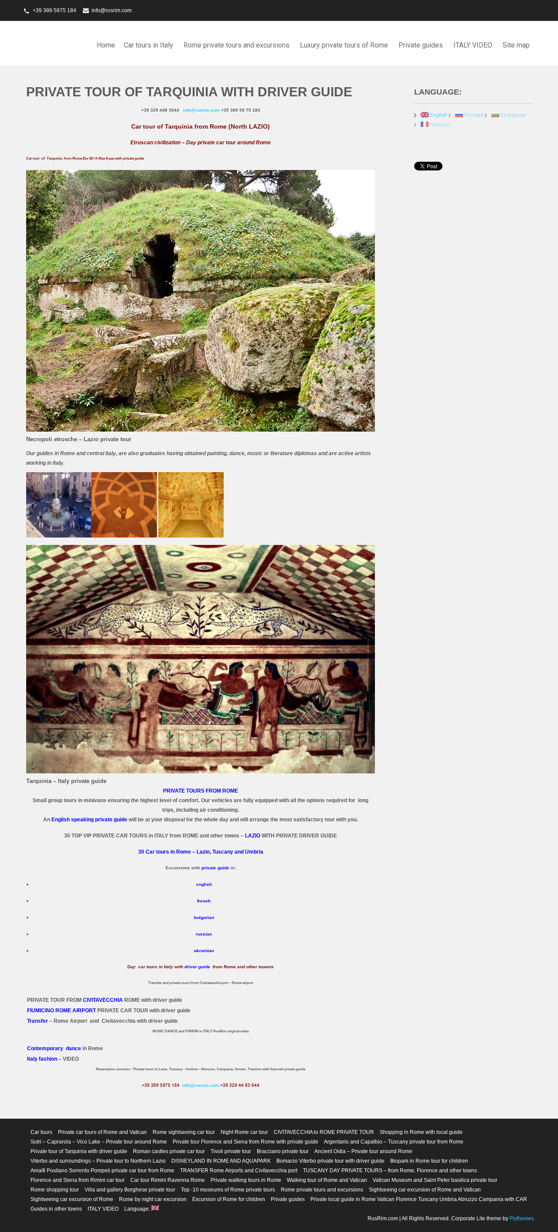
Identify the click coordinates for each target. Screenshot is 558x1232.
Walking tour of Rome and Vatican (327, 1180)
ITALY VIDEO (472, 45)
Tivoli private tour (231, 1151)
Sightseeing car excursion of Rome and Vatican (425, 1190)
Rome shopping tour (55, 1190)
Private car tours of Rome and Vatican (102, 1132)
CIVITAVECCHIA (103, 1000)
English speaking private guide (89, 820)
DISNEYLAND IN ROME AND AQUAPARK (221, 1161)
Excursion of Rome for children (228, 1199)
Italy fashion (42, 1059)
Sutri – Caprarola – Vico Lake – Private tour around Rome (99, 1142)
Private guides (420, 45)
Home (106, 45)
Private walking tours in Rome (246, 1180)
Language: (137, 1209)
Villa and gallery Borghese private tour (130, 1190)
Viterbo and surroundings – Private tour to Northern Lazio (98, 1161)
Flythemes (521, 1218)
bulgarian (204, 917)
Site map (516, 45)
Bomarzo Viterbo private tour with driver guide (330, 1161)
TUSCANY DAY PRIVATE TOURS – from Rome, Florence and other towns (390, 1170)
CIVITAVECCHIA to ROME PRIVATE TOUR (324, 1132)
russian (204, 934)
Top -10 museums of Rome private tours (228, 1190)
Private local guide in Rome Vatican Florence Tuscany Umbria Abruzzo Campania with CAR (418, 1199)
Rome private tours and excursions (236, 45)
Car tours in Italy (148, 45)
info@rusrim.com (112, 10)
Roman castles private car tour (169, 1151)
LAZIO (252, 836)
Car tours (41, 1132)
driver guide (197, 966)
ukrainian (204, 950)
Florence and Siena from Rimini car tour (78, 1180)
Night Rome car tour (244, 1132)
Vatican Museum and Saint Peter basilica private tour (435, 1180)
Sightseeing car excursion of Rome (72, 1199)
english (204, 884)
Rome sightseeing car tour (184, 1132)
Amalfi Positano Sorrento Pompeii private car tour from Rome (102, 1170)
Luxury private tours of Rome (344, 45)
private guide (215, 867)
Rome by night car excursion (153, 1199)
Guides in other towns (56, 1209)
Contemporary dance (54, 1048)
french (204, 900)
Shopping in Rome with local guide (421, 1132)
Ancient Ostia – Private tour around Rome (363, 1151)
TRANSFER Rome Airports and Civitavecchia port (238, 1170)
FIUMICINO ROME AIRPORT (61, 1010)
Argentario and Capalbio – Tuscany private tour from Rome (393, 1142)
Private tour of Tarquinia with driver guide (79, 1151)
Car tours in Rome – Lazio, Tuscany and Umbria (204, 852)
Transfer (37, 1021)
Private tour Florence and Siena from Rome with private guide (245, 1142)
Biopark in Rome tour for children (429, 1161)
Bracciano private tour (283, 1151)
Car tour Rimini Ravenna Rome (167, 1180)
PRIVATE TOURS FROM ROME (200, 791)
